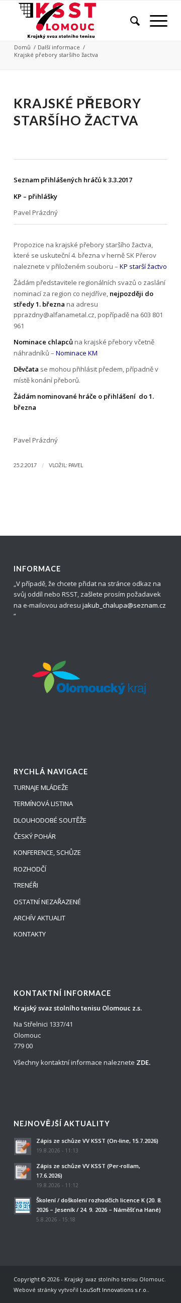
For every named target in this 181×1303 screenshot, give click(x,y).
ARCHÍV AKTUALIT (39, 917)
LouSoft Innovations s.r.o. (114, 1289)
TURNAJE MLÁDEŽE (41, 787)
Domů (22, 47)
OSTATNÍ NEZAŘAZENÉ (47, 901)
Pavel (75, 465)
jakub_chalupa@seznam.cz (124, 605)
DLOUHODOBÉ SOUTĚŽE (50, 820)
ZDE (142, 1062)
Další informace (59, 47)
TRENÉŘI (26, 885)
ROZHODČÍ (30, 869)
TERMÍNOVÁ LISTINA (43, 803)
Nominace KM (77, 352)
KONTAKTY (30, 933)
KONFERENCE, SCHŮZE (47, 852)
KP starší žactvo (143, 266)
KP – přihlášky (35, 196)
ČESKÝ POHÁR (35, 836)
